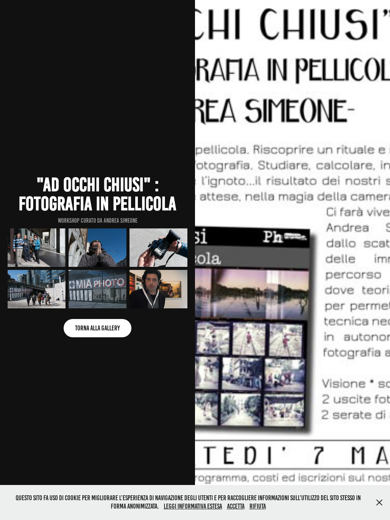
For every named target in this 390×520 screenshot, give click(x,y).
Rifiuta (257, 506)
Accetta (236, 506)
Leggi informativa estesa (193, 506)
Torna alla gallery (97, 328)
